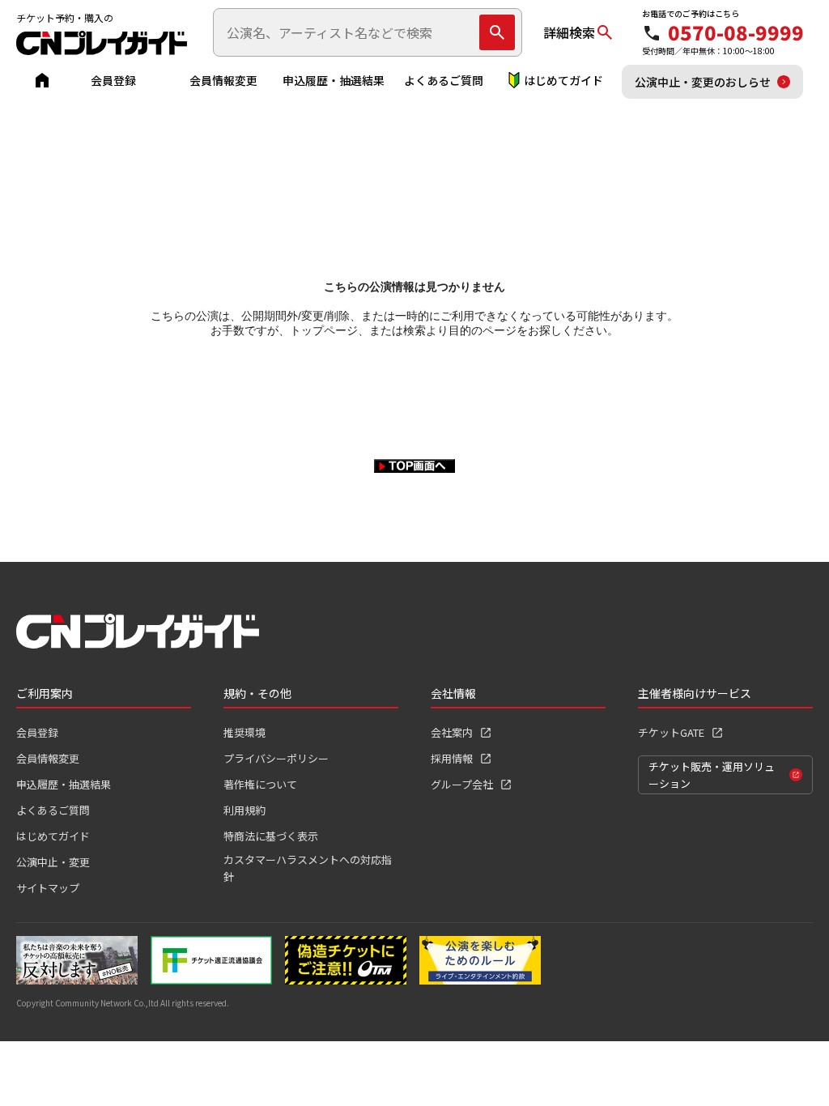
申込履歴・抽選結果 (334, 80)
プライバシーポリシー (276, 758)
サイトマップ (47, 887)
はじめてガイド (563, 80)
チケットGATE (671, 732)
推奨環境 (244, 732)
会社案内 (452, 732)
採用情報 (452, 758)
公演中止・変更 (53, 862)
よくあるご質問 (443, 80)
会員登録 (113, 80)
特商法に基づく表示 (270, 836)
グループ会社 (462, 784)
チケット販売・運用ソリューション (711, 775)
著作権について (260, 784)
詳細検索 (569, 32)
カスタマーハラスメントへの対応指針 (307, 868)
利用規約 (244, 810)
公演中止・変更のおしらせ (703, 82)
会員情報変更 (223, 80)
